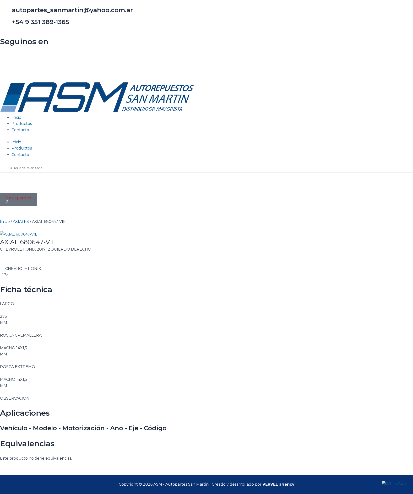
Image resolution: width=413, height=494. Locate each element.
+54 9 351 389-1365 (40, 22)
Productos (21, 123)
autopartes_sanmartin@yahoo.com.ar (72, 10)
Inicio (16, 117)
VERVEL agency (278, 484)
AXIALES (21, 221)
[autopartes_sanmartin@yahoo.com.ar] (6, 12)
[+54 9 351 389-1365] (6, 24)
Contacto (20, 130)
